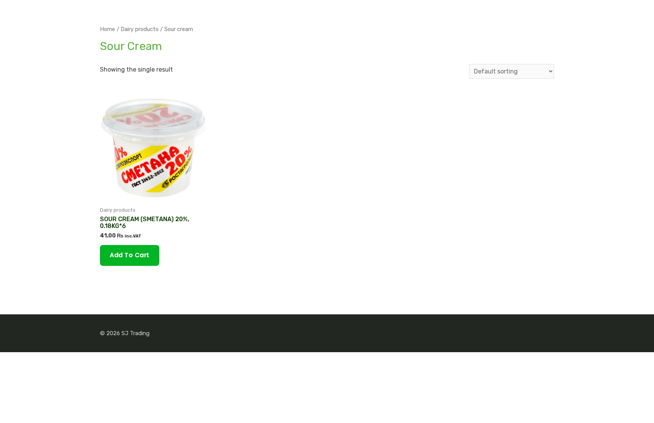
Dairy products (140, 29)
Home (107, 29)
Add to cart (129, 255)
